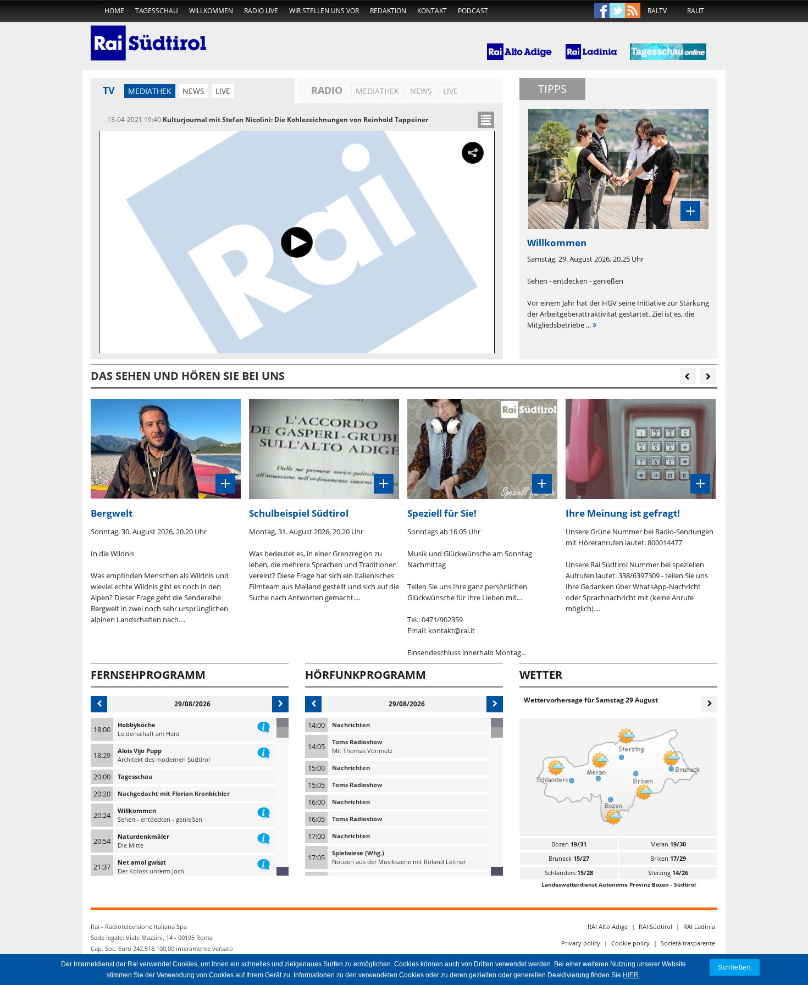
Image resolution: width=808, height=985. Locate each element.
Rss (632, 11)
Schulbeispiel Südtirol (298, 513)
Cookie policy (630, 943)
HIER (631, 975)
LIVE (222, 91)
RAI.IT (695, 10)
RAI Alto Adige (608, 926)
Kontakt (432, 10)
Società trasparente (688, 943)
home (114, 10)
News (193, 91)
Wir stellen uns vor (324, 10)
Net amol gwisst (142, 862)
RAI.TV (657, 10)
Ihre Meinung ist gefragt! (623, 513)
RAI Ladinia (699, 926)
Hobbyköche (137, 725)
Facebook (602, 11)
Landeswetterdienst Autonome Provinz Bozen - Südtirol (618, 884)
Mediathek (149, 91)
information (263, 725)
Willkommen (211, 10)
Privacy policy (580, 943)
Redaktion (388, 10)
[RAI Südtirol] (148, 36)
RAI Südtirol (655, 926)
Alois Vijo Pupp (140, 750)
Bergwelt (111, 513)
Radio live (261, 10)
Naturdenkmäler (143, 836)
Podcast (473, 10)
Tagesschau (156, 10)
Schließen (734, 967)
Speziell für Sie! (442, 513)
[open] (486, 120)
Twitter (617, 11)
